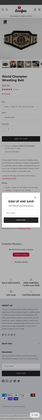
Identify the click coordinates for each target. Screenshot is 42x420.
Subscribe (21, 220)
